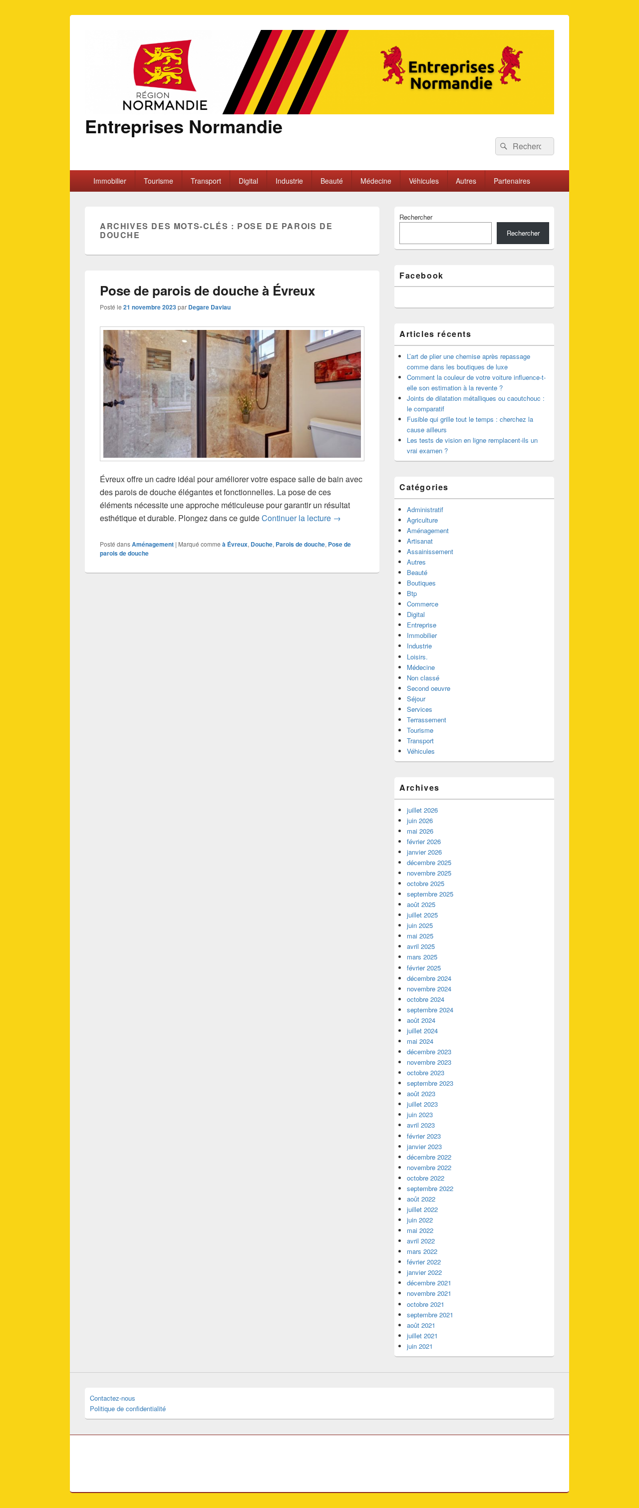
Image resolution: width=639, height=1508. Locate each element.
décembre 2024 (429, 978)
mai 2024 (420, 1041)
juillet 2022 (422, 1209)
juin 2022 (420, 1219)
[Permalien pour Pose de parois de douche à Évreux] (232, 466)
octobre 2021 (425, 1304)
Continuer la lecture (301, 518)
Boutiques (421, 583)
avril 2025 (421, 946)
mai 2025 (420, 935)
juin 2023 (420, 1114)
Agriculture (422, 520)
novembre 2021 (429, 1293)
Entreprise (421, 624)
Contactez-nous (112, 1398)
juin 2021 (420, 1346)
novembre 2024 (429, 988)
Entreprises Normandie (184, 126)
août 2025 (421, 904)
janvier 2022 (424, 1272)
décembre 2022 (429, 1157)
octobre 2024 (425, 999)
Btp (412, 593)
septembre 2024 (430, 1009)
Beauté (331, 181)
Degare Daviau (209, 306)
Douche (262, 544)
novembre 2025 (429, 873)
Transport (206, 181)
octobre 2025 (425, 883)
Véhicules (424, 181)
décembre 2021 (429, 1282)
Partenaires (512, 181)
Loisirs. (417, 656)
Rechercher (415, 217)
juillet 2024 (422, 1030)
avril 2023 (421, 1125)
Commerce (422, 603)
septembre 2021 (430, 1314)
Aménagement (153, 544)
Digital (248, 181)
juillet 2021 (422, 1335)
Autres (466, 181)
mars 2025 (422, 956)
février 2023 (424, 1136)
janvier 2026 (424, 852)
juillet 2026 (422, 810)
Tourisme (158, 181)
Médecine (375, 181)
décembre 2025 (429, 862)
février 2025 (424, 967)
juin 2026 (420, 820)
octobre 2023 (425, 1072)
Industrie (289, 181)
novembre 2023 (429, 1062)
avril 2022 (421, 1240)
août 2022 (421, 1199)
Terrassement (426, 719)
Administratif (425, 509)
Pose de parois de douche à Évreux (207, 290)
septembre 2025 (430, 894)
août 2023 (421, 1093)
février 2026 (424, 841)
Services (419, 709)
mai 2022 (420, 1230)
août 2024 (421, 1020)
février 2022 (424, 1261)
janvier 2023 (424, 1146)
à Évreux (235, 544)
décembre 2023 (429, 1051)
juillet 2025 (422, 914)
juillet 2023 (422, 1104)
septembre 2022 (430, 1188)
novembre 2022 (429, 1167)
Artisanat (420, 541)
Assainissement (430, 551)
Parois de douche (300, 544)
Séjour (416, 698)
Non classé (423, 677)
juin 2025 (420, 925)
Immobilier (109, 181)
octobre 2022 (425, 1178)
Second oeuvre (428, 688)
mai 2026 (420, 831)
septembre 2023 (430, 1083)
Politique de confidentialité (128, 1408)
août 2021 (421, 1325)
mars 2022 (422, 1251)
